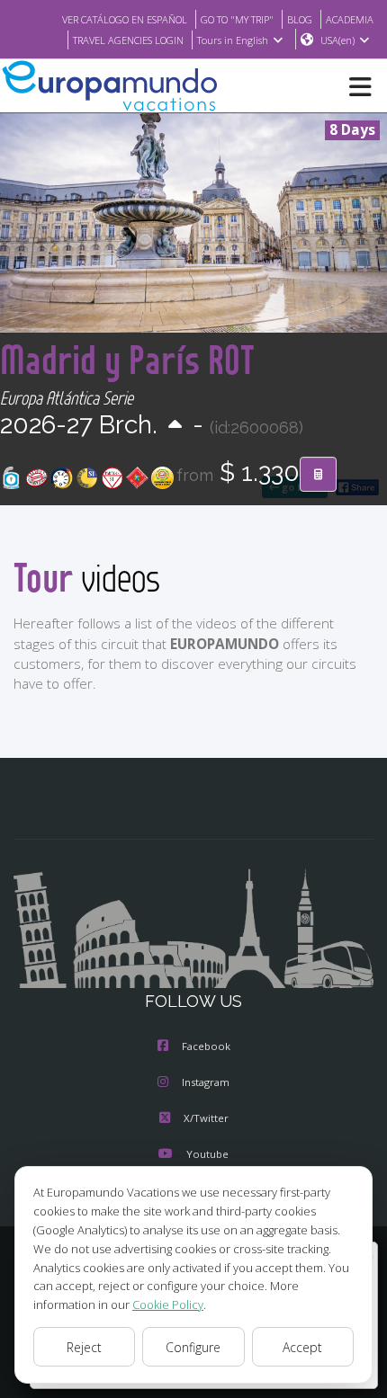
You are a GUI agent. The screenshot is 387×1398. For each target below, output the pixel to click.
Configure (193, 1347)
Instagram (206, 1082)
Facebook (206, 1046)
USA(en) (337, 40)
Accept (302, 1347)
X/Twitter (206, 1118)
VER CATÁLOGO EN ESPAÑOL (124, 19)
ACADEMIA (350, 19)
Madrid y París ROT (127, 359)
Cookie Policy (167, 1304)
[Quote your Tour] (318, 475)
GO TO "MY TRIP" (237, 19)
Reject (84, 1347)
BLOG (299, 19)
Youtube (207, 1154)
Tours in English (232, 40)
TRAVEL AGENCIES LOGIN (128, 40)
